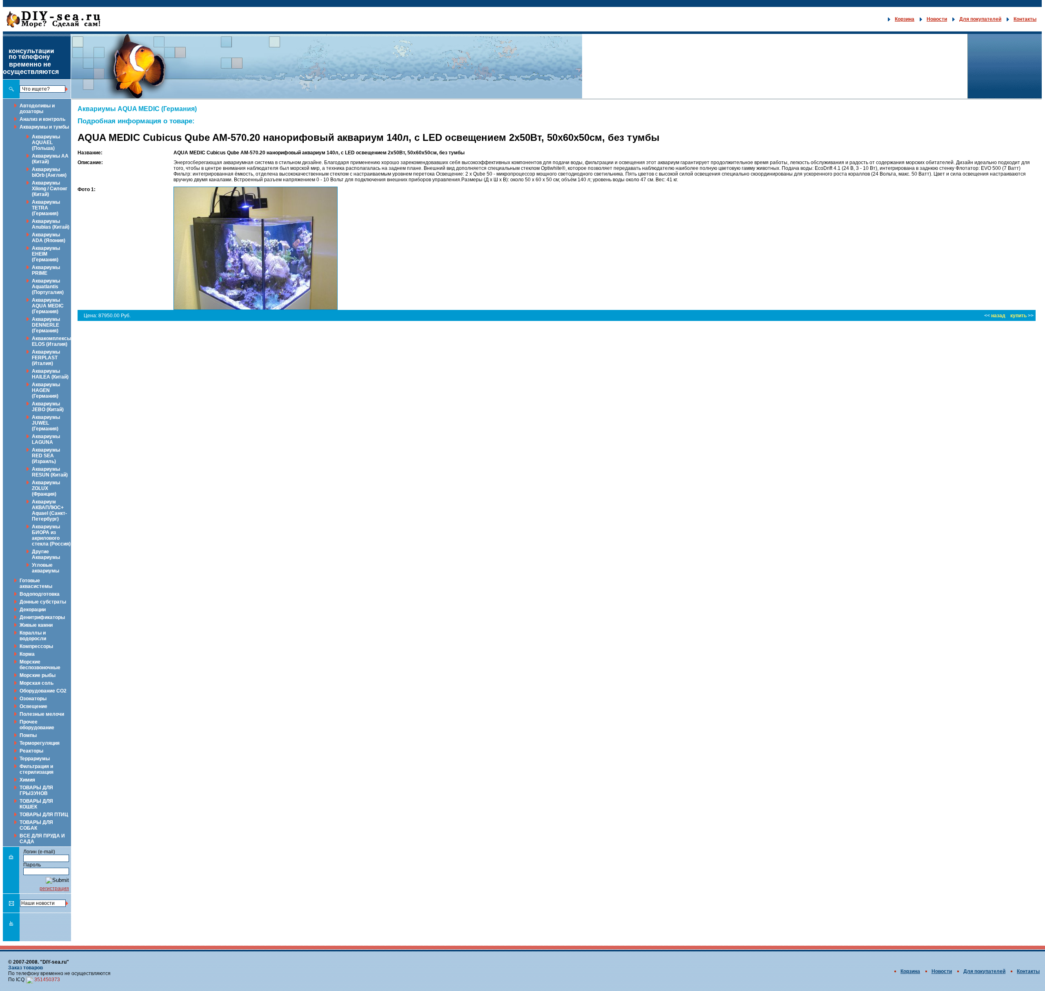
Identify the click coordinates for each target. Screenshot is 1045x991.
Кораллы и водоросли (33, 635)
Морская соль (36, 683)
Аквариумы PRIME (46, 270)
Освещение (33, 706)
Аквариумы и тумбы (44, 127)
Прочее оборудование (37, 724)
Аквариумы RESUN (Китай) (50, 472)
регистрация (54, 888)
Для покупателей (980, 19)
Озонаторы (33, 698)
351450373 (47, 979)
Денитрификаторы (42, 617)
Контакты (1025, 19)
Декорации (33, 609)
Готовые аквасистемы (36, 583)
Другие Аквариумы (46, 554)
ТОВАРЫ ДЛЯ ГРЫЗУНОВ (36, 790)
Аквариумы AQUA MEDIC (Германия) (48, 305)
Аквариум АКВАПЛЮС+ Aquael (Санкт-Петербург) (49, 510)
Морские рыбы (38, 675)
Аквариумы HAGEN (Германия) (46, 390)
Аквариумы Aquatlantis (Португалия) (48, 286)
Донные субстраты (43, 602)
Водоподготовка (40, 594)
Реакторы (31, 751)
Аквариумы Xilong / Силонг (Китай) (49, 188)
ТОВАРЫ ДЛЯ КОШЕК (36, 804)
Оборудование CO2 (43, 691)
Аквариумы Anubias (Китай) (50, 224)
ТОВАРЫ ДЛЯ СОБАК (36, 825)
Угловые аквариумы (45, 568)
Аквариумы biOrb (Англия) (49, 172)
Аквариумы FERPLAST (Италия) (46, 357)
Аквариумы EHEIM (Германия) (46, 254)
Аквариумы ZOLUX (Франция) (46, 488)
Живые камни (36, 625)
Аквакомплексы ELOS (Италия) (51, 341)
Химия (27, 780)
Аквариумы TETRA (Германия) (46, 207)
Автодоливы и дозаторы (37, 108)
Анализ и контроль (42, 119)
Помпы (28, 735)
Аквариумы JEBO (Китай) (48, 406)
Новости (937, 19)
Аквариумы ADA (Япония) (48, 237)
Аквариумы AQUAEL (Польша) (46, 142)
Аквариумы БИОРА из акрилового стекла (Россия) (51, 535)
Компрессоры (36, 646)
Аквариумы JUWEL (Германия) (46, 423)
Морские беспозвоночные (40, 664)
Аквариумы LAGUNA (46, 439)
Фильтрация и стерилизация (36, 769)
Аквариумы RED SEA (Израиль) (46, 455)
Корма (27, 654)
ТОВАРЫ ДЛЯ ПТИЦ (44, 814)
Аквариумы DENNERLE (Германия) (46, 325)
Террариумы (35, 759)
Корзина (904, 19)
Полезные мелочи (42, 714)
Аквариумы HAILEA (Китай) (50, 374)
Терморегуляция (40, 743)
